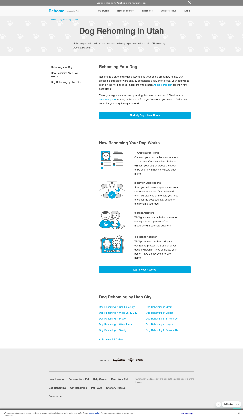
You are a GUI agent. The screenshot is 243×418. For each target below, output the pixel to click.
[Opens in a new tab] (120, 360)
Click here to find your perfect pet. (131, 3)
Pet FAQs (96, 388)
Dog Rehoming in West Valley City (118, 312)
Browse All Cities (112, 339)
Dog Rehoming (65, 19)
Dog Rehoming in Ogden (160, 312)
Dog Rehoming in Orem (159, 307)
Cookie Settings (186, 413)
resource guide (107, 99)
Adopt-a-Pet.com (162, 84)
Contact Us (55, 396)
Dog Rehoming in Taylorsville (162, 330)
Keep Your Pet (119, 379)
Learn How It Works (144, 269)
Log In (187, 10)
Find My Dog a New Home (145, 115)
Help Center (100, 379)
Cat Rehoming (78, 388)
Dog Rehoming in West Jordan (116, 324)
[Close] (239, 413)
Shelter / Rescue (168, 10)
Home (53, 19)
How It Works (103, 10)
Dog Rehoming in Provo (112, 318)
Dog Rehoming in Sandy (112, 330)
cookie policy (94, 413)
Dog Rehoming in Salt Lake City (117, 307)
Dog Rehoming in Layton (160, 324)
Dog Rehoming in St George (162, 318)
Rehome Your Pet (125, 10)
